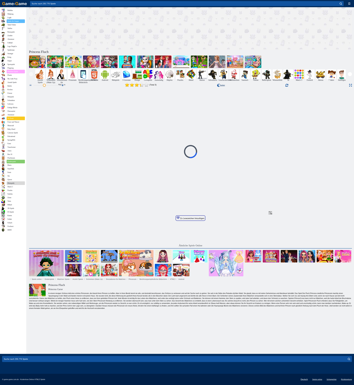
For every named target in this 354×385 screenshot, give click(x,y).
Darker (222, 85)
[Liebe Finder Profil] (343, 256)
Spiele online (37, 279)
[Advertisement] (110, 28)
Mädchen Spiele (63, 279)
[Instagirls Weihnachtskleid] (181, 270)
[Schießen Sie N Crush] (73, 256)
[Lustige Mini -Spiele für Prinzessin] (136, 263)
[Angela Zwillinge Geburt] (145, 62)
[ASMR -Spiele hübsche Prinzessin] (163, 256)
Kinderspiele (49, 279)
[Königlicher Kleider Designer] (217, 62)
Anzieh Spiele (77, 279)
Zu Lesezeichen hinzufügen (192, 218)
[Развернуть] (350, 85)
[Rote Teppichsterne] (289, 256)
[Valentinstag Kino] (163, 62)
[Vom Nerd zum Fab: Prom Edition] (163, 270)
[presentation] (31, 74)
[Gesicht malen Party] (109, 270)
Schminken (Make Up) (94, 279)
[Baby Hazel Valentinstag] (235, 62)
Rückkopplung (346, 379)
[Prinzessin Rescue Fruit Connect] (91, 256)
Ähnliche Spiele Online (190, 245)
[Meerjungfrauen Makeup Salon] (307, 256)
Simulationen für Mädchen (115, 279)
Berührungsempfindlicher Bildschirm (153, 279)
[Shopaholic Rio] (73, 62)
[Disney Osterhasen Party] (91, 270)
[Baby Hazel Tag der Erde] (55, 62)
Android (181, 279)
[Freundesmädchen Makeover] (253, 256)
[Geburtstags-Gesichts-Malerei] (271, 256)
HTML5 (172, 279)
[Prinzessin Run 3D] (181, 256)
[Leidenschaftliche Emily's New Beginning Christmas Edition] (91, 62)
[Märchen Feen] (325, 256)
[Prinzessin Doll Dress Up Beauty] (46, 263)
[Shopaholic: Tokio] (181, 62)
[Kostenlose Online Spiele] (14, 3)
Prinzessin (132, 279)
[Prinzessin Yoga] (199, 62)
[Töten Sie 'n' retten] (109, 256)
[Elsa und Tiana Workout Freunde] (127, 62)
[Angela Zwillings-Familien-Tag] (109, 62)
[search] (341, 3)
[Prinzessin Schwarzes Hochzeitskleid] (73, 270)
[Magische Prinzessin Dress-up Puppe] (226, 263)
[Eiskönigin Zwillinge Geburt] (253, 62)
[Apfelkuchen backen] (37, 62)
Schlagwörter (332, 379)
